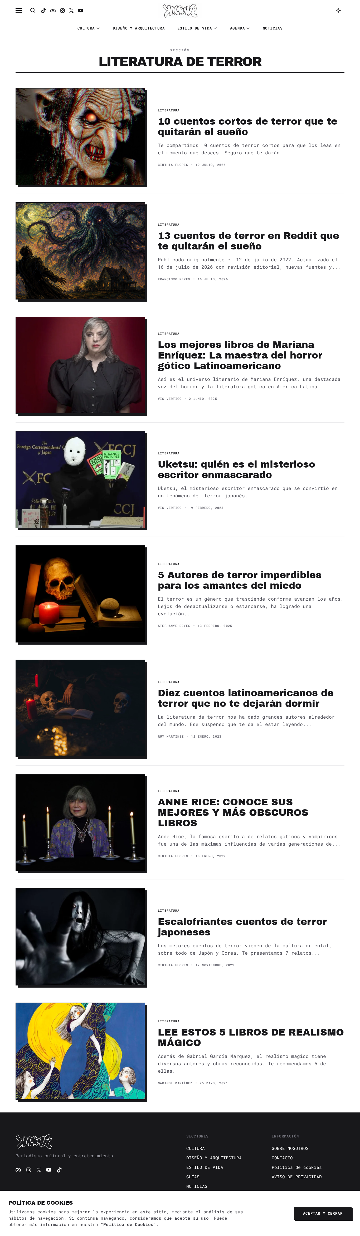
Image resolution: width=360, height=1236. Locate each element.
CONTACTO (282, 1157)
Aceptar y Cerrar (323, 1213)
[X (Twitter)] (39, 1170)
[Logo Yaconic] (180, 10)
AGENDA (237, 28)
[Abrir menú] (21, 10)
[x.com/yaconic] (71, 10)
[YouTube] (48, 1170)
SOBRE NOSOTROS (290, 1148)
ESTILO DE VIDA (194, 28)
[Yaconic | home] (95, 1141)
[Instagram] (62, 10)
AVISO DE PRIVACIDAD (297, 1176)
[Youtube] (80, 10)
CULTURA (86, 28)
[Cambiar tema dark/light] (338, 10)
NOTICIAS (273, 28)
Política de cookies (297, 1167)
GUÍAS (193, 1176)
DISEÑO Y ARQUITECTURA (139, 28)
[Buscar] (33, 10)
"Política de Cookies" (128, 1224)
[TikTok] (43, 10)
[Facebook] (53, 10)
